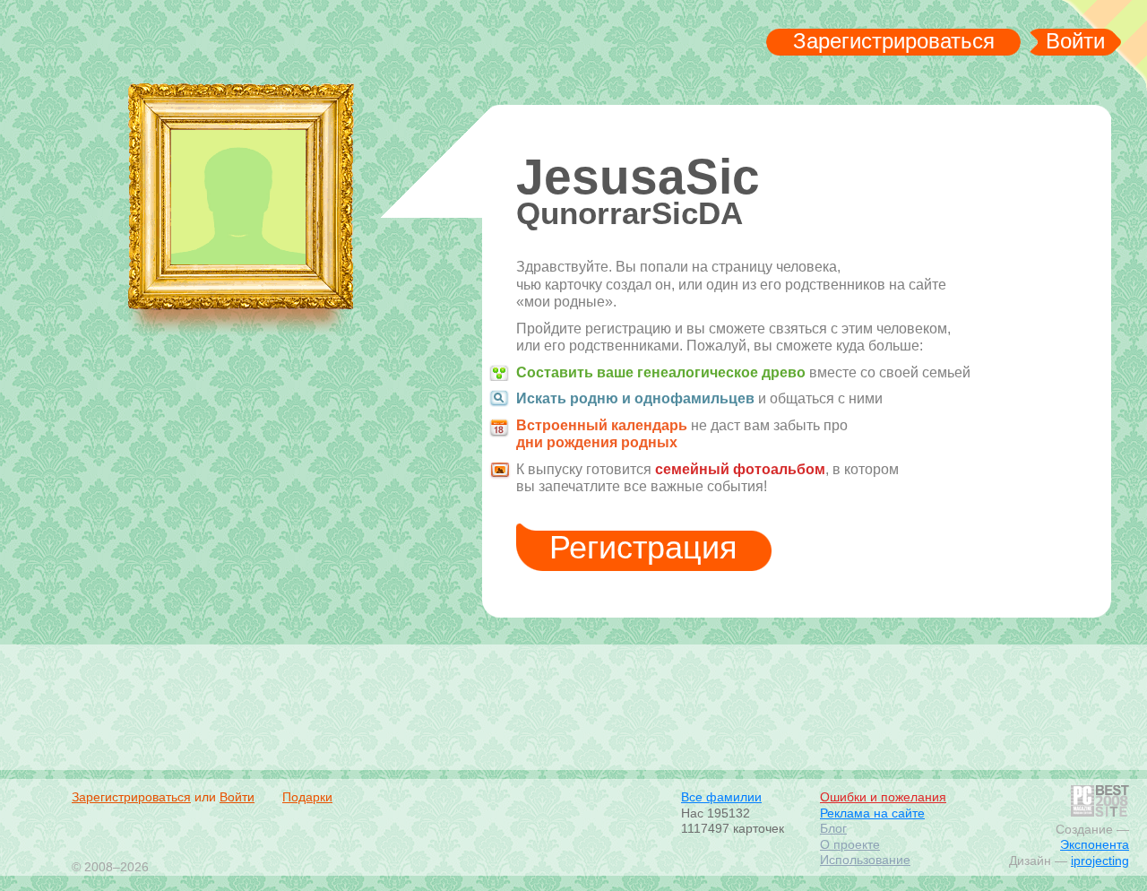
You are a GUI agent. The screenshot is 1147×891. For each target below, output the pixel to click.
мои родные (191, 45)
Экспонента (1094, 844)
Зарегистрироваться (894, 41)
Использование (865, 859)
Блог (833, 828)
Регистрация (643, 547)
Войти (1075, 41)
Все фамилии (721, 797)
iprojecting (1100, 860)
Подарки (307, 797)
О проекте (850, 844)
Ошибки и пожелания (883, 797)
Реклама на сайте (872, 813)
